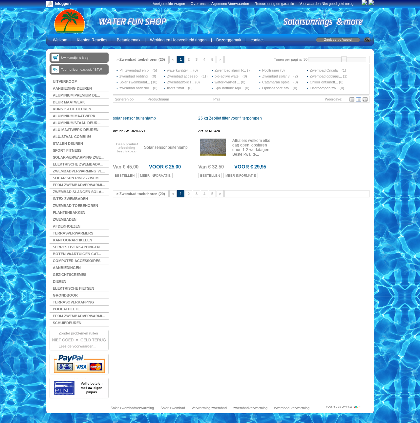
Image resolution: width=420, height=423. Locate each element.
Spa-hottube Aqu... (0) (232, 88)
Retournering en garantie (274, 4)
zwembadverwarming (250, 408)
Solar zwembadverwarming (132, 408)
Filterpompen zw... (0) (327, 88)
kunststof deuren (72, 109)
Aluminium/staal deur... (76, 123)
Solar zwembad (172, 408)
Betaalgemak (128, 40)
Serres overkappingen (76, 247)
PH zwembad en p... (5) (138, 70)
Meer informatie (155, 175)
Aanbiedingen (67, 268)
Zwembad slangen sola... (78, 192)
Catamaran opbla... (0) (280, 82)
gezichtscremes (69, 275)
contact (257, 40)
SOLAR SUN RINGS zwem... (77, 178)
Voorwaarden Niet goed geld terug (326, 4)
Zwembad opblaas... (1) (328, 76)
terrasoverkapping (73, 302)
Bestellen (125, 175)
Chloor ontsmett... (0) (327, 82)
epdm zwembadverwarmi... (79, 316)
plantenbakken (69, 212)
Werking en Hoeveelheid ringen (178, 40)
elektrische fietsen (73, 288)
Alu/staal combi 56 (72, 137)
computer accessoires (76, 261)
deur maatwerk (69, 102)
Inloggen (63, 3)
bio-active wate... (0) (231, 76)
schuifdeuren (67, 323)
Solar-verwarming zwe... (78, 157)
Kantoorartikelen (72, 240)
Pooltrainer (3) (273, 70)
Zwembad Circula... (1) (328, 70)
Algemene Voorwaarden (230, 4)
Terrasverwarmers (73, 233)
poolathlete (66, 309)
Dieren (59, 281)
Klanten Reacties (92, 40)
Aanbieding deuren (72, 88)
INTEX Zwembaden (70, 199)
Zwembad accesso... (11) (187, 76)
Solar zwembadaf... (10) (138, 82)
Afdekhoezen (66, 226)
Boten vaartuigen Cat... (77, 254)
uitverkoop (65, 81)
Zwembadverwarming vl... (79, 171)
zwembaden (64, 219)
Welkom (60, 40)
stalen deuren (68, 143)
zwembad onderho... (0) (138, 88)
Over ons (198, 4)
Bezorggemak (228, 40)
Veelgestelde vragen (169, 4)
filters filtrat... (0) (180, 88)
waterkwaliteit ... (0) (182, 70)
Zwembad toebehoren (75, 206)
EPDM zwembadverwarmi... (79, 185)
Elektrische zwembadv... (78, 164)
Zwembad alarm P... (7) (233, 70)
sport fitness (67, 150)
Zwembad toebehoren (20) (140, 59)
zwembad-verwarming (291, 408)
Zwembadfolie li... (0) (183, 82)
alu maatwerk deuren (75, 130)
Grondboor (65, 295)
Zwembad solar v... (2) (280, 76)
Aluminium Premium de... (76, 95)
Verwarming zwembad (209, 408)
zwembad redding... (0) (137, 76)
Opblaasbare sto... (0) (279, 88)
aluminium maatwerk (74, 116)
